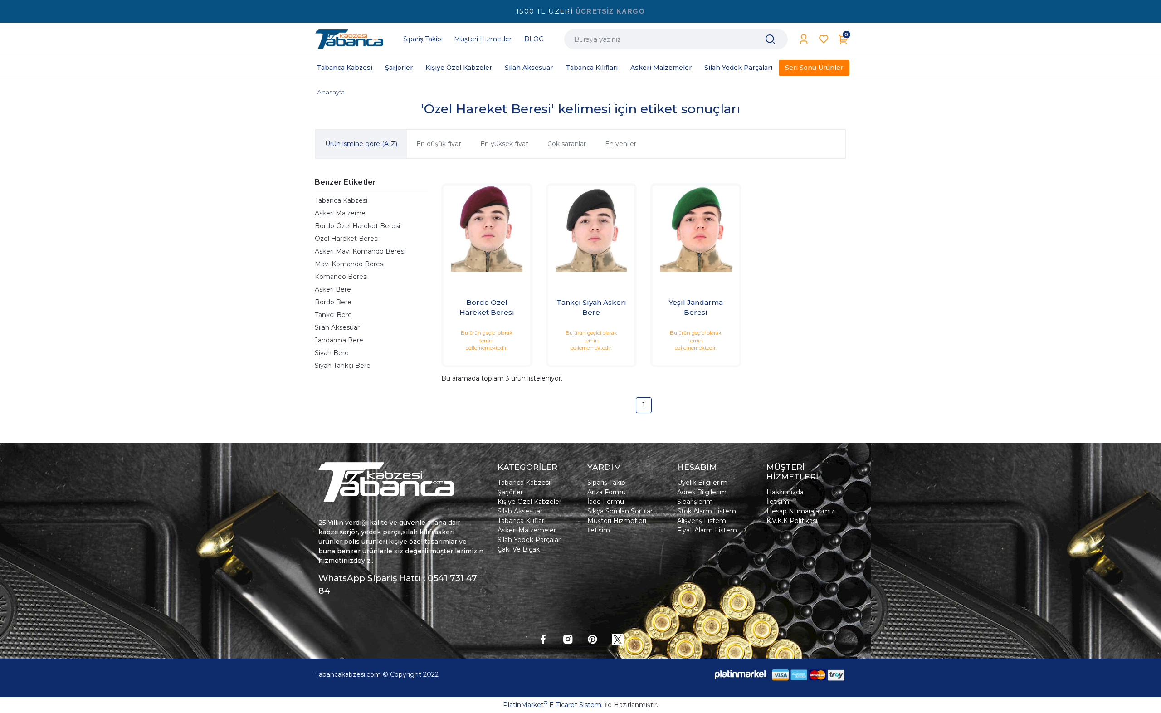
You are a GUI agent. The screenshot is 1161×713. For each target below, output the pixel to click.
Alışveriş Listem (701, 521)
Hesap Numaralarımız (800, 511)
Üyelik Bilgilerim (702, 483)
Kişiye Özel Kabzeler (529, 502)
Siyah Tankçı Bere (343, 365)
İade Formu (605, 502)
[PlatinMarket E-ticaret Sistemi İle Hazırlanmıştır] (740, 674)
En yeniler (620, 144)
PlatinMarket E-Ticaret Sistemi (553, 705)
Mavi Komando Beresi (350, 264)
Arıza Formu (606, 492)
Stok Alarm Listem (706, 511)
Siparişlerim (695, 502)
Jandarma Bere (339, 340)
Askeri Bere (333, 289)
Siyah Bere (332, 353)
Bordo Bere (333, 302)
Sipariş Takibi (607, 483)
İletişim (598, 530)
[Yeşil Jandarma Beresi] (696, 229)
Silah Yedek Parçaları (530, 540)
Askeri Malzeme (340, 213)
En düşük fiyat (438, 144)
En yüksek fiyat (504, 144)
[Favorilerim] (823, 39)
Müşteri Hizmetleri (616, 521)
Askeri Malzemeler (527, 530)
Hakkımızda (785, 492)
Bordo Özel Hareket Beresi (357, 226)
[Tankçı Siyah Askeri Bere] (591, 229)
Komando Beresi (341, 277)
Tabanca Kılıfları (522, 521)
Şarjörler (510, 492)
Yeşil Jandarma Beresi (696, 307)
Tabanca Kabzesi (341, 200)
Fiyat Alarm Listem (707, 530)
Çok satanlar (566, 144)
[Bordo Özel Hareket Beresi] (487, 229)
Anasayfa (331, 92)
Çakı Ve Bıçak (519, 549)
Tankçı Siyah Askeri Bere (591, 307)
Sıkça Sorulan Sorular (620, 511)
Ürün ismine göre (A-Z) (361, 144)
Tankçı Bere (333, 315)
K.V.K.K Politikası (791, 521)
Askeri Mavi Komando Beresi (360, 251)
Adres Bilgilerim (702, 492)
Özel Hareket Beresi (347, 238)
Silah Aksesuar (337, 327)
